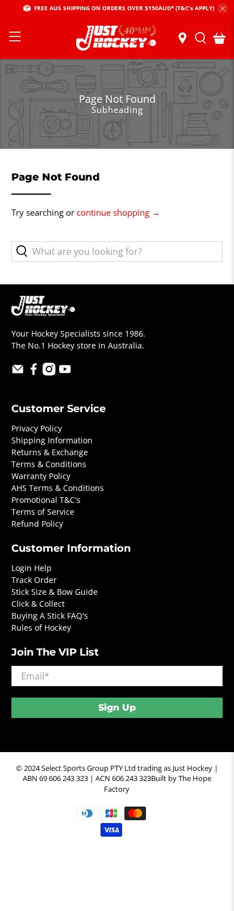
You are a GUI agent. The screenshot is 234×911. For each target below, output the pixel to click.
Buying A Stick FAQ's (49, 615)
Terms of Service (42, 511)
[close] (222, 8)
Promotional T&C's (46, 499)
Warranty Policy (40, 476)
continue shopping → (118, 212)
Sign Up (117, 707)
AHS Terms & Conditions (57, 487)
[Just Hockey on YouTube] (65, 372)
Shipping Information (52, 440)
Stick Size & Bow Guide (54, 591)
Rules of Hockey (41, 627)
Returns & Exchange (49, 452)
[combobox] (116, 251)
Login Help (31, 567)
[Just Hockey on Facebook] (33, 372)
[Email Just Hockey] (17, 372)
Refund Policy (37, 523)
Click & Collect (38, 603)
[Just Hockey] (117, 38)
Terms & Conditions (48, 464)
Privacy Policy (36, 428)
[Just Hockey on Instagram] (49, 372)
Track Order (34, 579)
